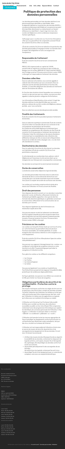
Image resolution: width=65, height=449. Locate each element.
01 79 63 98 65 (6, 379)
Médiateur (54, 444)
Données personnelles (45, 444)
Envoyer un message (9, 381)
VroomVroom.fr (35, 444)
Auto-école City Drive (10, 3)
